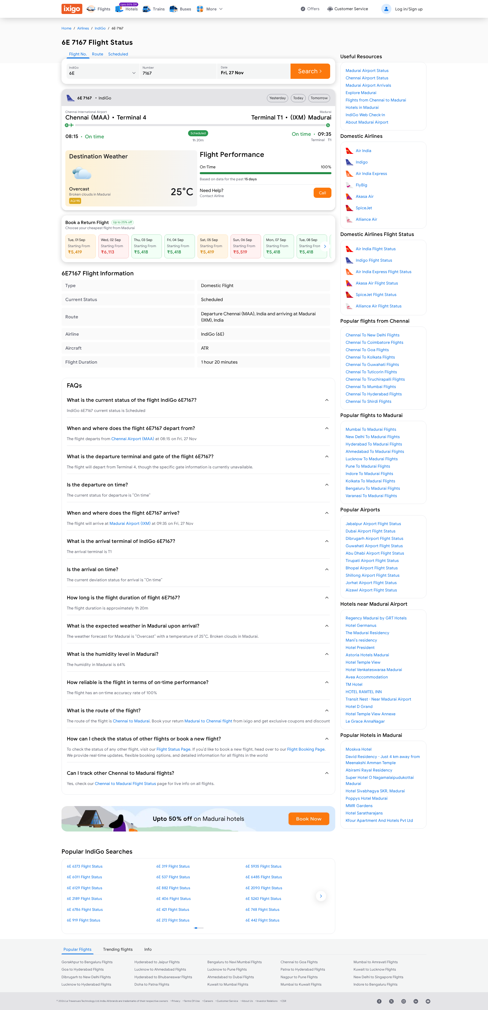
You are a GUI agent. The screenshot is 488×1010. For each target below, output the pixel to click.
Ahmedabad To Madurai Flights (375, 451)
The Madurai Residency (367, 632)
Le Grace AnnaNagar (365, 721)
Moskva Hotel (359, 749)
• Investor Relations (266, 1001)
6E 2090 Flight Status (264, 888)
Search (308, 71)
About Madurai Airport (367, 122)
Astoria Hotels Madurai (367, 654)
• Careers (207, 1001)
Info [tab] (148, 949)
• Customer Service (227, 1001)
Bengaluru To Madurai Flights (373, 488)
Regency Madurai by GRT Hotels (376, 618)
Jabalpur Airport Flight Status (373, 523)
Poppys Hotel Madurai (367, 798)
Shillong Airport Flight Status (373, 575)
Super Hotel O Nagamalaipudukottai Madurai (380, 780)
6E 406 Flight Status (173, 898)
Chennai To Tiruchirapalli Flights (375, 379)
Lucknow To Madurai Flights (372, 458)
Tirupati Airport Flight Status (372, 560)
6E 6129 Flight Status (84, 888)
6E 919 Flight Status (83, 920)
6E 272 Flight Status (172, 920)
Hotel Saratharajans (364, 813)
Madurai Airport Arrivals (368, 85)
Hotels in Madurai (362, 107)
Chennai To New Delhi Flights (373, 335)
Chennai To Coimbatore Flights (374, 342)
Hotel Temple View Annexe (370, 713)
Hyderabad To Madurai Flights (374, 444)
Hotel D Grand (359, 706)
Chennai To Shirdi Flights (368, 401)
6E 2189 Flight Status (84, 898)
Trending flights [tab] (118, 949)
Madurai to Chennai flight (208, 721)
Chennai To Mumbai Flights (371, 386)
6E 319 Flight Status (173, 866)
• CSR (283, 1001)
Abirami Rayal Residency (369, 770)
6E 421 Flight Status (172, 909)
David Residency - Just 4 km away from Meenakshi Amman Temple (383, 759)
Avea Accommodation (367, 677)
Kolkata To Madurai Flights (370, 481)
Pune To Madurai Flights (368, 466)
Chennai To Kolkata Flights (370, 357)
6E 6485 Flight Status (264, 877)
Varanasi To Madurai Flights (371, 495)
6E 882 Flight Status (173, 888)
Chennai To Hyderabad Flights (374, 394)
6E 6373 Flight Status (84, 866)
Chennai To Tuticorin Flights (371, 371)
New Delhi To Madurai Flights (373, 436)
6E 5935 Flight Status (263, 866)
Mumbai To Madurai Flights (371, 429)
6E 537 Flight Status (173, 877)
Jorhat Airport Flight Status (371, 582)
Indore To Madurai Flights (369, 473)
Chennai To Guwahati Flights (372, 364)
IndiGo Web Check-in (365, 114)
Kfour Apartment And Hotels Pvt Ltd (379, 820)
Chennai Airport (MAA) (132, 438)
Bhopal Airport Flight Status (372, 568)
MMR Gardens (359, 805)
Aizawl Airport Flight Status (371, 590)
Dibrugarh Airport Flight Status (374, 538)
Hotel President (360, 647)
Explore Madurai (361, 92)
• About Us (247, 1001)
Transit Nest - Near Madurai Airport (378, 699)
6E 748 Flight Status (262, 909)
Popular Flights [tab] (78, 949)
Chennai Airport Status (367, 78)
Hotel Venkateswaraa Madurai (374, 669)
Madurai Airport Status (367, 70)
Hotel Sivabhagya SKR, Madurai (375, 791)
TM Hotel (354, 684)
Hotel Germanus (361, 625)
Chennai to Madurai (131, 721)
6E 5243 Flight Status (263, 898)
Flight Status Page (173, 749)
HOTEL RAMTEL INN (364, 691)
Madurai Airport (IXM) (130, 523)
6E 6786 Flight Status (85, 909)
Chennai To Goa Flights (367, 349)
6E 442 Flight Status (262, 920)
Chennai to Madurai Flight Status (125, 783)
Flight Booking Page (306, 749)
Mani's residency (361, 640)
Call (322, 192)
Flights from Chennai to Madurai (376, 100)
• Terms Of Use (191, 1001)
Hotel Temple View (363, 662)
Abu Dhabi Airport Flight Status (375, 553)
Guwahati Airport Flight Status (374, 545)
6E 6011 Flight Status (84, 877)
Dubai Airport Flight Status (370, 531)
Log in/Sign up (409, 9)
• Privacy (175, 1001)
